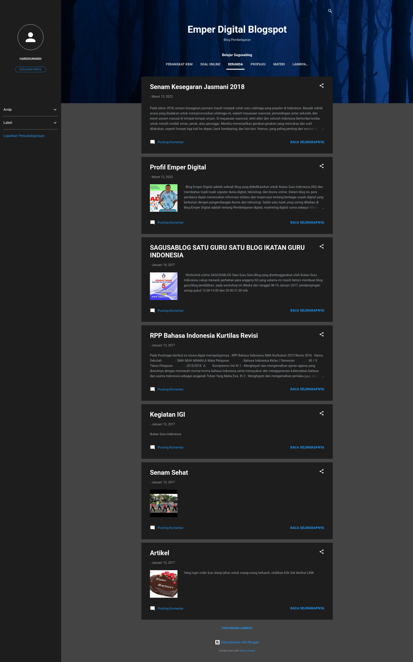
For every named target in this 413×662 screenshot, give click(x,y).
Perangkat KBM (179, 64)
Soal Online (210, 64)
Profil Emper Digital (178, 167)
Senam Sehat (169, 472)
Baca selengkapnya (307, 142)
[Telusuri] (330, 11)
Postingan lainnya (237, 628)
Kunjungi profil (31, 69)
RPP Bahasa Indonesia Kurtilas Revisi (204, 335)
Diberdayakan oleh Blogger (239, 642)
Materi (279, 64)
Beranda (235, 64)
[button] (321, 86)
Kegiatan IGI (167, 414)
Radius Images (247, 650)
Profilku (258, 64)
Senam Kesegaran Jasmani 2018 (197, 87)
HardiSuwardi (31, 58)
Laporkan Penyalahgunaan (24, 136)
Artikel (159, 553)
